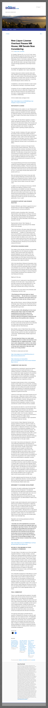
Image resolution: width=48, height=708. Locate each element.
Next (41, 33)
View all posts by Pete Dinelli (23, 699)
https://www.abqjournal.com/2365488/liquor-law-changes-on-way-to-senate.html (22, 101)
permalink (33, 659)
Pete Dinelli (22, 51)
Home (7, 29)
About (11, 29)
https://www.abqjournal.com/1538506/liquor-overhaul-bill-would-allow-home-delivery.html (23, 543)
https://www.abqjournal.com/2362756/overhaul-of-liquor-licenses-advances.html (22, 354)
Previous (7, 33)
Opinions (20, 659)
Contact (14, 29)
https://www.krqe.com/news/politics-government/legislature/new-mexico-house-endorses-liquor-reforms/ (23, 360)
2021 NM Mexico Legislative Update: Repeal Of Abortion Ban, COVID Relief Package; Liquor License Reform (14, 643)
